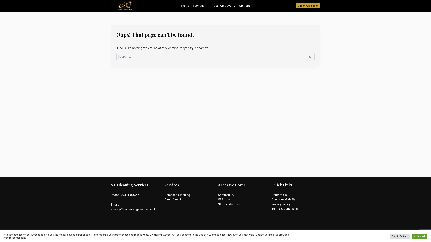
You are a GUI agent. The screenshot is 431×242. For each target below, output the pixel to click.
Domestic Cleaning (177, 195)
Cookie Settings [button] (400, 236)
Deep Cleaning (174, 199)
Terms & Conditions (285, 208)
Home (185, 5)
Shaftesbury (226, 195)
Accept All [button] (419, 236)
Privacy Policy (281, 204)
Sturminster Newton (231, 204)
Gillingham (225, 199)
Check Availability (308, 5)
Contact (244, 5)
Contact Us (279, 195)
